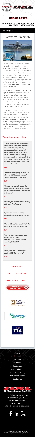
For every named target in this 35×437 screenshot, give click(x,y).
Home (17, 353)
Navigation (10, 30)
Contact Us (17, 379)
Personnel (17, 363)
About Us (17, 356)
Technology (17, 366)
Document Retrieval (18, 376)
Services (17, 359)
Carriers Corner (17, 369)
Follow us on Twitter (23, 413)
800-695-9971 (21, 400)
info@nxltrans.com (21, 406)
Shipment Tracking (17, 372)
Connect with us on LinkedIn (16, 413)
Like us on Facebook (10, 413)
